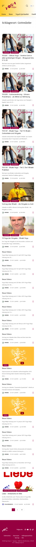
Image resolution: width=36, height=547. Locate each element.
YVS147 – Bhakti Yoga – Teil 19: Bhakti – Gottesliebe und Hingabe (17, 132)
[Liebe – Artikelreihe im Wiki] (18, 481)
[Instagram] (30, 529)
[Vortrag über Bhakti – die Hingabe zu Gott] (18, 191)
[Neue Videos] (18, 356)
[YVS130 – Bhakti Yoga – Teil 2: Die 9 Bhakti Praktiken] (18, 155)
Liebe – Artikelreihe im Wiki (12, 493)
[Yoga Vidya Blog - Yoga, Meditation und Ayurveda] (10, 6)
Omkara (6, 68)
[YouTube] (27, 529)
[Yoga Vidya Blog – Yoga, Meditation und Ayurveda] (5, 530)
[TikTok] (33, 529)
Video (5, 365)
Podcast (6, 52)
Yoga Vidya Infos (8, 504)
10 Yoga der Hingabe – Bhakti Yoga (15, 238)
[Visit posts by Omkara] (3, 69)
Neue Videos (7, 252)
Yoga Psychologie (10, 490)
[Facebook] (25, 529)
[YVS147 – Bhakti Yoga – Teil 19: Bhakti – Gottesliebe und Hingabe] (18, 118)
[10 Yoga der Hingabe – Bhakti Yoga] (18, 226)
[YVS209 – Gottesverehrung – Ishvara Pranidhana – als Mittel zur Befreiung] (18, 82)
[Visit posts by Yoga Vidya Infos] (3, 504)
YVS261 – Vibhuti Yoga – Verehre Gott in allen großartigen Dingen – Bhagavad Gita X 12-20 (18, 57)
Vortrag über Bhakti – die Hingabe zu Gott (18, 204)
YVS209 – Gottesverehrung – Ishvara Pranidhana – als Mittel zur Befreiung (16, 95)
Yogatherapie (22, 490)
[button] (3, 6)
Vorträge (15, 52)
